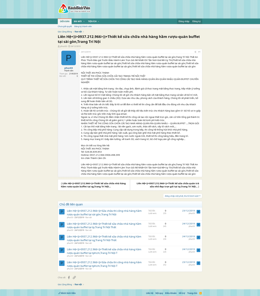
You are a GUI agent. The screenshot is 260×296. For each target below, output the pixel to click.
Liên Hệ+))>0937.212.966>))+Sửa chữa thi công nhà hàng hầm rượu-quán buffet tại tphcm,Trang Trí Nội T (104, 264)
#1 (199, 52)
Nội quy (159, 293)
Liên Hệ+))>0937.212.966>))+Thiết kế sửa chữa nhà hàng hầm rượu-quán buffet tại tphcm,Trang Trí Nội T (104, 251)
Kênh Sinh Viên (68, 293)
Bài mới (78, 21)
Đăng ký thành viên (83, 26)
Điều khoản (171, 293)
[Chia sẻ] (195, 52)
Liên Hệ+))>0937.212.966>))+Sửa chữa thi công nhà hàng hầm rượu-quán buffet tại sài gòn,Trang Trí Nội (104, 212)
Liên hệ (149, 293)
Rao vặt (88, 217)
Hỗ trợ (182, 293)
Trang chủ (192, 293)
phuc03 (63, 46)
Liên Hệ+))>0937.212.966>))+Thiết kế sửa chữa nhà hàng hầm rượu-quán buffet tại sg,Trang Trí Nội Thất (104, 238)
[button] (84, 21)
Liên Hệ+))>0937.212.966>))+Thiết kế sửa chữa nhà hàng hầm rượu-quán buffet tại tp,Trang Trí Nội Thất (104, 225)
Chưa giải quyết (65, 26)
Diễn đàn (64, 21)
